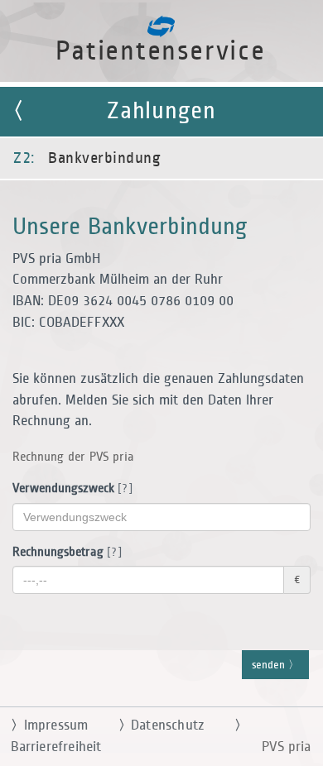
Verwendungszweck (69, 488)
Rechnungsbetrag (64, 552)
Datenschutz (161, 725)
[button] (161, 383)
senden (270, 665)
